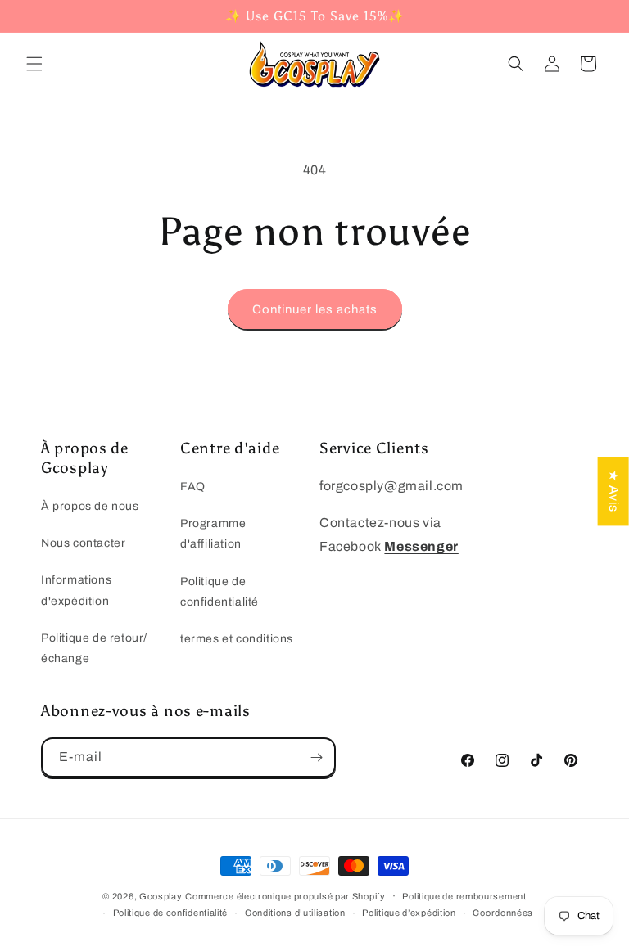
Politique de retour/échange (94, 648)
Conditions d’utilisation (295, 912)
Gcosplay (161, 896)
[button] (34, 64)
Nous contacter (83, 543)
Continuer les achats (315, 309)
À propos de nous (90, 506)
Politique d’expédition (408, 912)
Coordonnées (503, 912)
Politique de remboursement (464, 896)
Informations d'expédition (76, 590)
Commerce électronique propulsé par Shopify (285, 896)
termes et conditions (236, 639)
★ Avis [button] (614, 491)
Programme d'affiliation (213, 533)
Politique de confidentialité (219, 591)
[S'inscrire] (316, 757)
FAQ (193, 486)
